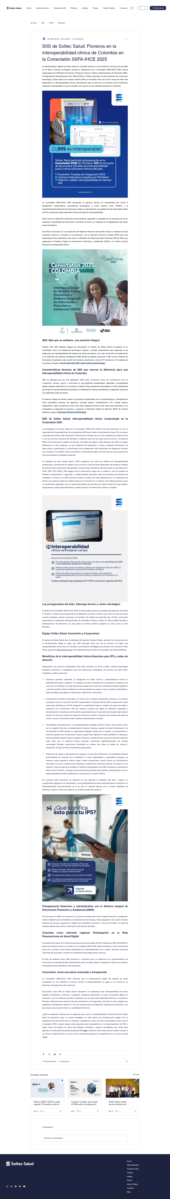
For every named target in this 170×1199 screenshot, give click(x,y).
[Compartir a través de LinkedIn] (55, 1054)
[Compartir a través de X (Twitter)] (49, 1054)
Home (129, 1161)
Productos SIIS (132, 1169)
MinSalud (61, 23)
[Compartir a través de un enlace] (60, 1054)
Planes (129, 1180)
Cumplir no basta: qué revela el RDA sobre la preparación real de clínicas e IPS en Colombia (84, 1103)
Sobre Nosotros (133, 1165)
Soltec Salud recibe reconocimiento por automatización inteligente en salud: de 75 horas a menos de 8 (122, 1103)
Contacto (130, 1188)
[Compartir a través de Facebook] (43, 1054)
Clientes (130, 1173)
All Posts (34, 23)
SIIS (42, 23)
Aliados (130, 1176)
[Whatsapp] (7, 1186)
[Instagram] (11, 1186)
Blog (128, 1192)
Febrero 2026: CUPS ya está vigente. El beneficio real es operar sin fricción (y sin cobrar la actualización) (47, 1103)
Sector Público (132, 1184)
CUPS (51, 23)
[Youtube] (24, 1186)
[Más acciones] (126, 39)
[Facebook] (16, 1186)
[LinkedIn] (20, 1186)
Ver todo (136, 1074)
